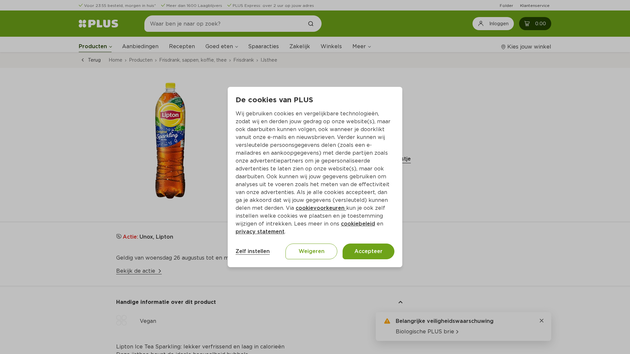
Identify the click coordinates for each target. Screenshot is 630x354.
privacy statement (260, 231)
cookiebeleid (358, 224)
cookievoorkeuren (321, 208)
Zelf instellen (253, 251)
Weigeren (312, 251)
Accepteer (368, 251)
